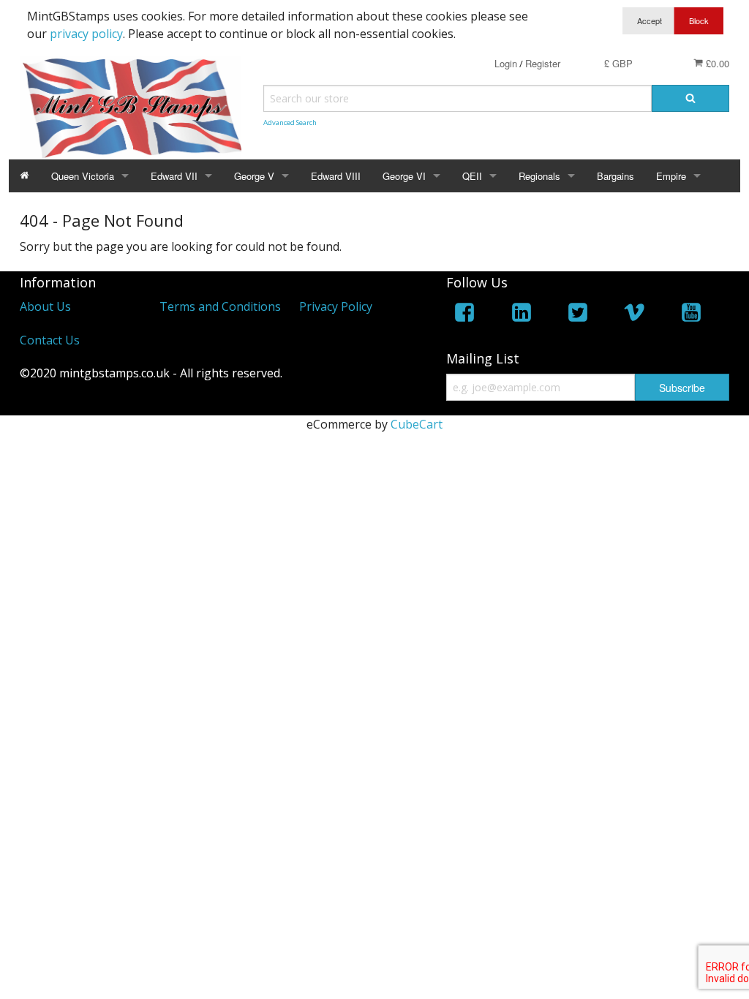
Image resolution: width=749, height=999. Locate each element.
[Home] (24, 175)
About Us (45, 306)
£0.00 (716, 63)
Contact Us (50, 340)
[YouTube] (691, 315)
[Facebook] (464, 315)
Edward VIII (336, 176)
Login (505, 63)
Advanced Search (290, 122)
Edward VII (174, 176)
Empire (671, 176)
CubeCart (417, 424)
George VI (404, 176)
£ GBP (618, 63)
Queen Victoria (82, 176)
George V (254, 176)
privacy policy (86, 34)
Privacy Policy (335, 306)
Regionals (539, 176)
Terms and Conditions (220, 306)
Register (542, 63)
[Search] (690, 98)
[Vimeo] (634, 315)
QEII (472, 176)
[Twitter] (578, 315)
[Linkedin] (521, 315)
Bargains (615, 176)
